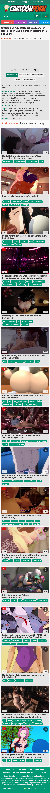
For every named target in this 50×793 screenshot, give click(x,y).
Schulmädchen (32, 161)
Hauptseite (7, 22)
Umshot (19, 524)
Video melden (24, 75)
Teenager (23, 241)
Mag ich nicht (15, 70)
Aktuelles (33, 22)
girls (11, 111)
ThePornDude (37, 2)
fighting (18, 115)
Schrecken (26, 113)
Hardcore (27, 115)
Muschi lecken (14, 108)
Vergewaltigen (26, 441)
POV (25, 404)
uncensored (16, 113)
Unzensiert (7, 241)
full (38, 108)
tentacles (6, 113)
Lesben (5, 484)
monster (28, 111)
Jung (31, 241)
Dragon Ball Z (17, 118)
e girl (34, 108)
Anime (25, 201)
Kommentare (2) (29, 79)
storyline (36, 113)
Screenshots (37, 75)
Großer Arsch (14, 205)
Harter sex (26, 108)
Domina (37, 524)
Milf (4, 680)
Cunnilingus (38, 38)
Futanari (6, 201)
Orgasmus (17, 404)
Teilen (17, 79)
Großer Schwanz (36, 201)
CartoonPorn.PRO (19, 789)
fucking (5, 111)
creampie (36, 115)
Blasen (18, 245)
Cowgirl (24, 284)
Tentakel (28, 38)
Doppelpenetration (17, 444)
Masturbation (20, 161)
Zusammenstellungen (11, 324)
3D (19, 284)
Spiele (5, 205)
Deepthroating (27, 321)
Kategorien (20, 22)
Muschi (5, 115)
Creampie (25, 205)
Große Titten (7, 161)
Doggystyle (7, 404)
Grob (35, 111)
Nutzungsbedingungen (23, 773)
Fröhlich (20, 361)
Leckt (11, 115)
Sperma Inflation (9, 284)
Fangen (14, 521)
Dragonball (19, 111)
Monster (20, 38)
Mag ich (12, 70)
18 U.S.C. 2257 (42, 773)
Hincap (15, 105)
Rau (14, 38)
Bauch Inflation (38, 281)
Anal (40, 111)
